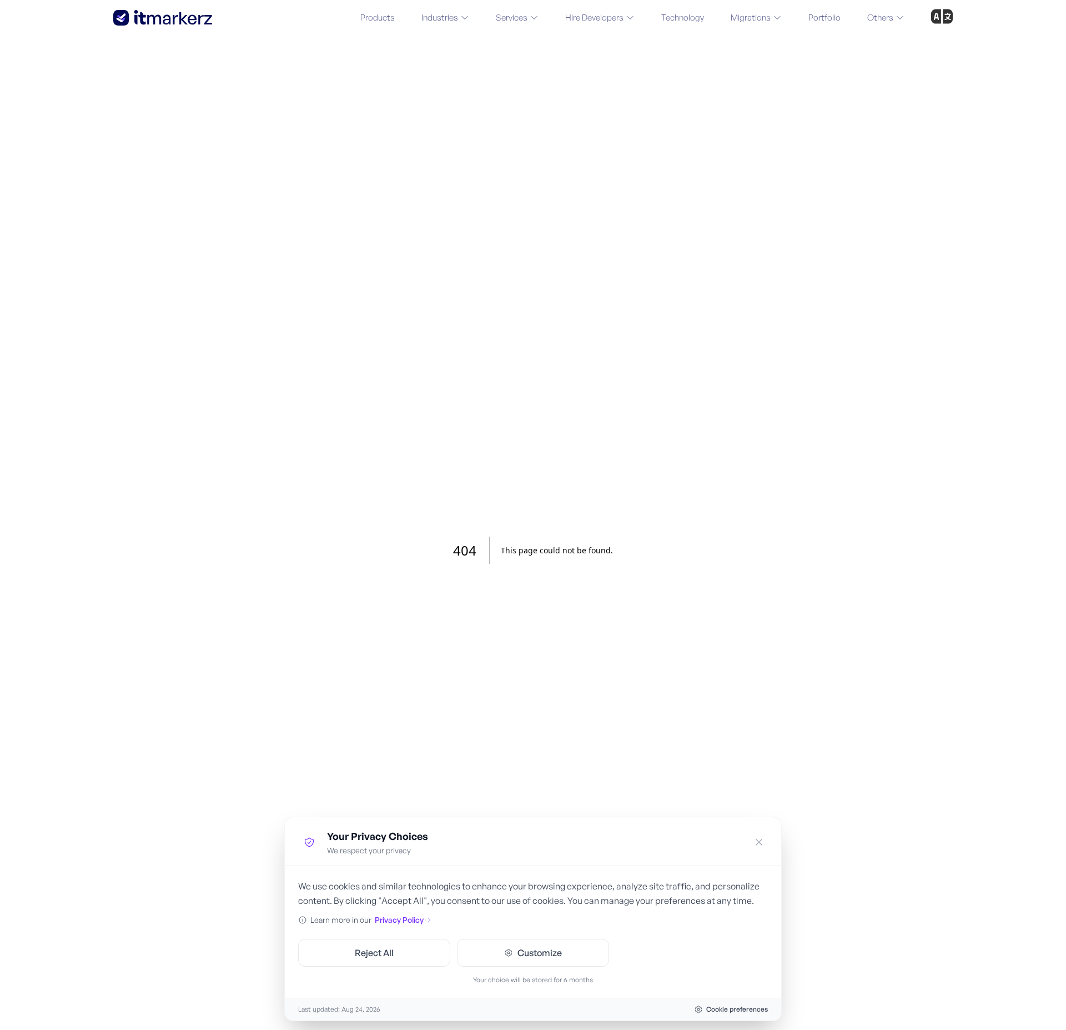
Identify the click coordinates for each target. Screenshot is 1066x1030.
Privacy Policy (399, 919)
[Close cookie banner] (759, 842)
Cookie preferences (737, 1009)
